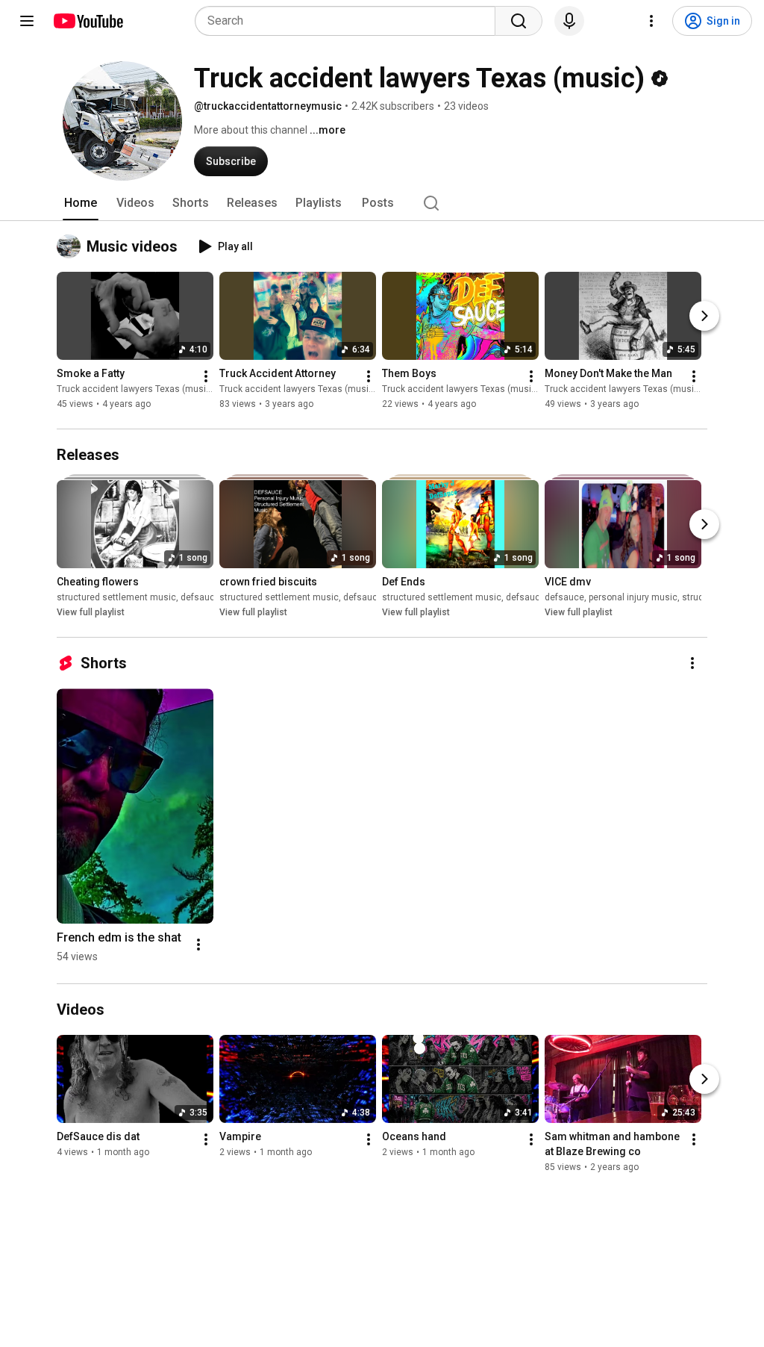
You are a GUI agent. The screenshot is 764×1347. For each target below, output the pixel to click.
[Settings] (651, 21)
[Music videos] (72, 246)
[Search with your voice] (569, 21)
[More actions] (206, 376)
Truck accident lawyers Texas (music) (135, 389)
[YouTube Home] (88, 21)
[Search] (518, 21)
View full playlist (91, 612)
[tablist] (382, 203)
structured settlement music (116, 597)
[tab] (80, 203)
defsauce (200, 597)
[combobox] (349, 21)
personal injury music (633, 597)
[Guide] (27, 21)
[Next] (704, 316)
